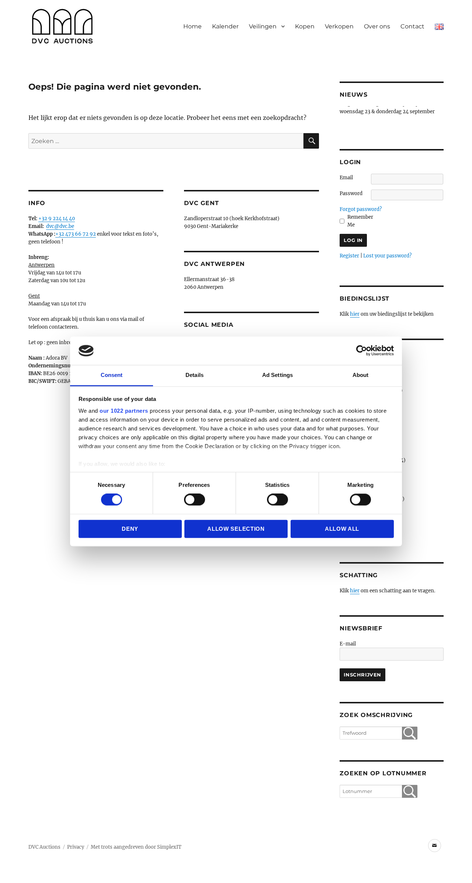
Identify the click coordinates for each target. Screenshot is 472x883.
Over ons (377, 26)
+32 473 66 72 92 (75, 234)
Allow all (342, 529)
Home (192, 26)
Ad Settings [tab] (277, 375)
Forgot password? (361, 209)
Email (346, 177)
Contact (412, 26)
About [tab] (361, 375)
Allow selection (236, 529)
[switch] (194, 500)
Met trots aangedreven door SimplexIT (136, 847)
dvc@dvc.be (60, 226)
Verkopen (339, 26)
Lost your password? (387, 256)
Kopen (305, 26)
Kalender (225, 26)
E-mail (348, 644)
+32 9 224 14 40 (56, 218)
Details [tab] (194, 375)
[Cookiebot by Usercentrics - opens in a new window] (361, 350)
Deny (130, 529)
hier (355, 314)
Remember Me (360, 221)
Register (349, 256)
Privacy (75, 847)
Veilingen (263, 26)
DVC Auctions (44, 847)
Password (351, 193)
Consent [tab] (112, 375)
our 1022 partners (124, 411)
